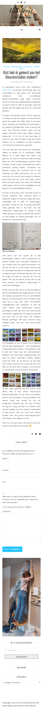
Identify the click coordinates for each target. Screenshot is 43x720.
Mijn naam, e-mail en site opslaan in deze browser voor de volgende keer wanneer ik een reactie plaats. (20, 499)
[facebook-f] (18, 2)
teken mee (7, 90)
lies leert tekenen (21, 14)
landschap (16, 67)
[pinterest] (21, 2)
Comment (6, 511)
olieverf (27, 67)
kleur (6, 67)
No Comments (28, 81)
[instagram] (25, 2)
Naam (5, 458)
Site (3, 482)
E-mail (5, 470)
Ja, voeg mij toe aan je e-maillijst (17, 507)
